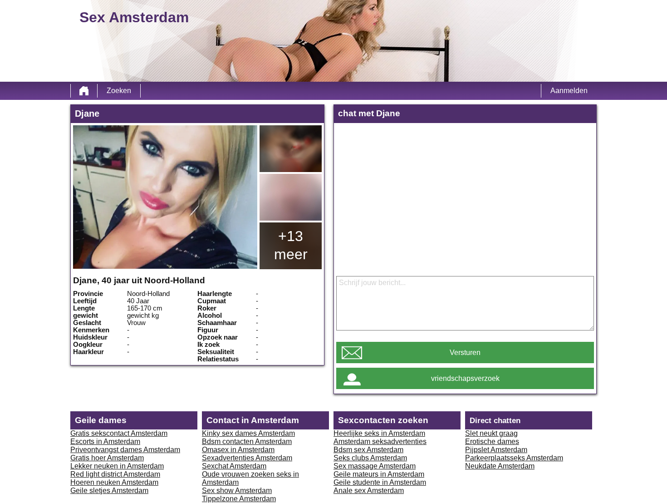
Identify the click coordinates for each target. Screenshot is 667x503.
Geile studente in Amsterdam (380, 482)
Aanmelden (569, 90)
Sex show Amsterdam (237, 490)
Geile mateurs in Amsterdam (379, 474)
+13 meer (291, 245)
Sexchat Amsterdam (234, 466)
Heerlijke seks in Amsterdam (379, 433)
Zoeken (119, 90)
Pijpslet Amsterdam (496, 450)
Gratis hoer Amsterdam (107, 458)
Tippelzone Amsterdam (239, 499)
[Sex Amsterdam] (84, 91)
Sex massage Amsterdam (375, 466)
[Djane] (165, 197)
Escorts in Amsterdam (105, 441)
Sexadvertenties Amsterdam (247, 458)
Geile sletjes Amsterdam (109, 490)
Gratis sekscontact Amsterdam (118, 433)
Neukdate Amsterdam (500, 466)
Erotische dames (492, 441)
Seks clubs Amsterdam (370, 458)
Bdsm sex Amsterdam (368, 450)
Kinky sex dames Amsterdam (248, 433)
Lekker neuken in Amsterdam (117, 466)
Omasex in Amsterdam (238, 450)
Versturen (465, 352)
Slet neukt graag (491, 433)
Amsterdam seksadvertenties (380, 441)
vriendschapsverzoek (465, 378)
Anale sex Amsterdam (369, 490)
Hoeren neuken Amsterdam (114, 482)
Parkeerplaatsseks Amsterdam (514, 458)
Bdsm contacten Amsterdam (247, 441)
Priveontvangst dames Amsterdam (125, 450)
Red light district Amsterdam (115, 474)
